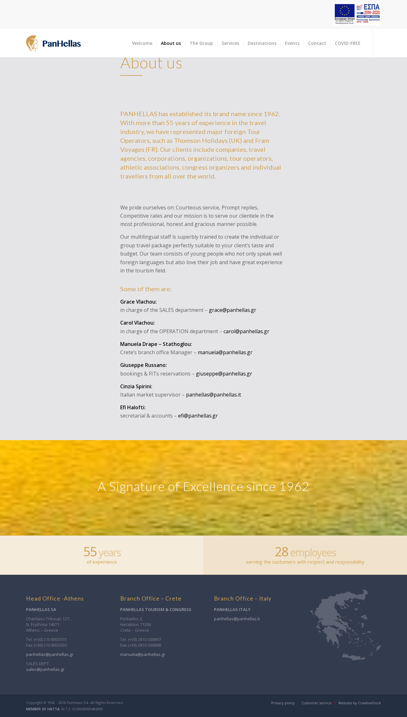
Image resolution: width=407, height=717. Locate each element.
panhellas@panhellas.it (213, 394)
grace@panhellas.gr (232, 309)
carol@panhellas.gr (246, 331)
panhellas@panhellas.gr (49, 654)
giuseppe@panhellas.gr (224, 373)
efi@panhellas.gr (198, 415)
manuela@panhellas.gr (225, 352)
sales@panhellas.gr (45, 669)
